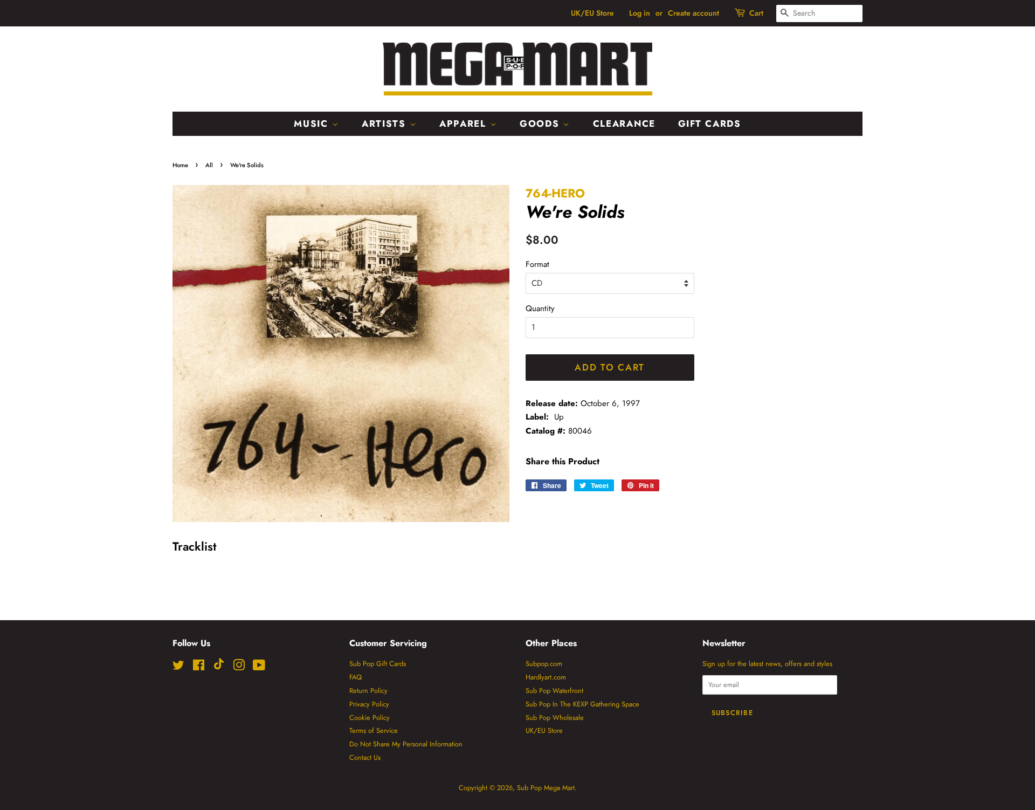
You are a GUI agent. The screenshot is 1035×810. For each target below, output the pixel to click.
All (209, 165)
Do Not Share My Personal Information (406, 744)
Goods (541, 123)
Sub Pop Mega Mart (546, 787)
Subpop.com (544, 663)
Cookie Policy (369, 717)
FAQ (355, 677)
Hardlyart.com (546, 677)
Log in (639, 13)
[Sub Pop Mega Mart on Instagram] (239, 667)
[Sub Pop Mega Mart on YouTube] (259, 667)
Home (180, 165)
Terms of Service (373, 730)
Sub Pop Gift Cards (377, 663)
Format (537, 264)
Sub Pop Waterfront (554, 690)
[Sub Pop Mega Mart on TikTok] (219, 667)
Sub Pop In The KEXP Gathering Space (582, 704)
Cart (756, 13)
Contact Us (365, 757)
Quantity (540, 308)
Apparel (464, 123)
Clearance (624, 123)
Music (313, 123)
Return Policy (368, 690)
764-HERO (555, 193)
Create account (693, 13)
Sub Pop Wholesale (555, 717)
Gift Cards (709, 123)
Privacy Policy (369, 704)
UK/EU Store (592, 13)
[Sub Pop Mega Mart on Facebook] (198, 667)
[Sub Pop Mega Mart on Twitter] (178, 667)
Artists (386, 123)
